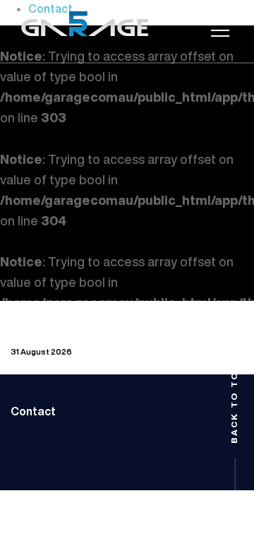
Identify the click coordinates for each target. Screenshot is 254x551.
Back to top (234, 402)
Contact (33, 411)
